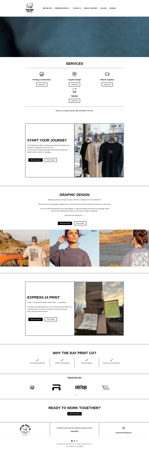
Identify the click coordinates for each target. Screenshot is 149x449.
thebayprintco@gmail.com (123, 432)
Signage (113, 8)
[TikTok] (74, 441)
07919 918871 (74, 431)
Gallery (103, 8)
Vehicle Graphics (91, 8)
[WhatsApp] (77, 441)
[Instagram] (72, 441)
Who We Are (47, 8)
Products (77, 8)
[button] (69, 8)
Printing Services (62, 8)
